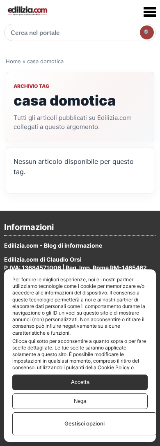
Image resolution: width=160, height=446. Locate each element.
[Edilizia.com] (27, 12)
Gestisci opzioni (84, 423)
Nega (80, 401)
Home (13, 61)
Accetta (80, 382)
